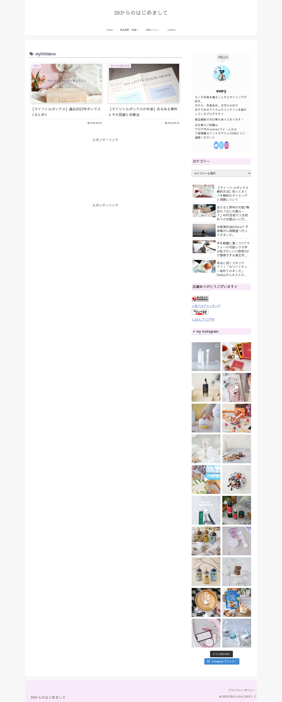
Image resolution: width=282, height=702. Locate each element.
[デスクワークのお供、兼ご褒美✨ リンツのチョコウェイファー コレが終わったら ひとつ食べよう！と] (236, 387)
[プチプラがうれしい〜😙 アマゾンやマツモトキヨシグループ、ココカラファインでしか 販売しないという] (206, 448)
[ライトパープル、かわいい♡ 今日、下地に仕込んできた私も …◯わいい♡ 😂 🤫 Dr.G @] (236, 541)
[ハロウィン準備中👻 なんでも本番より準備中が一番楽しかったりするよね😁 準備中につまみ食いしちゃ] (236, 418)
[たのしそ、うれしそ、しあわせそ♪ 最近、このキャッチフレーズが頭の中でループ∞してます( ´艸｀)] (206, 571)
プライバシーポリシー (241, 690)
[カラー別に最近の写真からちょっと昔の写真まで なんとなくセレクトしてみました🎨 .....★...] (206, 479)
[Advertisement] (105, 170)
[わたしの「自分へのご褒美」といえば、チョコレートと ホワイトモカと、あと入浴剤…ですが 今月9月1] (236, 571)
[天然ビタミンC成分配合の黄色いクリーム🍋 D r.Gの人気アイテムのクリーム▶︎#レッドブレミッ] (206, 418)
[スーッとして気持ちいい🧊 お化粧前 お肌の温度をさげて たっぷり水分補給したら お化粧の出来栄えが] (206, 510)
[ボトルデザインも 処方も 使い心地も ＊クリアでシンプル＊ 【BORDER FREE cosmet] (206, 356)
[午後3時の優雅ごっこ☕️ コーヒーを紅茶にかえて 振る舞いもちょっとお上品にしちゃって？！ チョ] (236, 356)
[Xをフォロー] (221, 145)
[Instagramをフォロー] (226, 145)
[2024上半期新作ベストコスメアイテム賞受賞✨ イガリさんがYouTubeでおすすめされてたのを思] (236, 633)
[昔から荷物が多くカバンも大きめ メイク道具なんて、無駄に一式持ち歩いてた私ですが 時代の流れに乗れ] (206, 633)
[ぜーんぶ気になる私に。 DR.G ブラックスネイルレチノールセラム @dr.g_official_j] (206, 387)
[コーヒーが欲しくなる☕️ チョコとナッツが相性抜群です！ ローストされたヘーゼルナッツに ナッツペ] (236, 448)
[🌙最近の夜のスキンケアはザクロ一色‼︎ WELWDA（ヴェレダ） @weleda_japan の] (236, 510)
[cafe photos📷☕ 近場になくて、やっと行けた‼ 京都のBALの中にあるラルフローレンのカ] (206, 602)
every (221, 90)
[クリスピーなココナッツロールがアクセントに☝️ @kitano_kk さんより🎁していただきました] (236, 602)
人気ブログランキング (206, 306)
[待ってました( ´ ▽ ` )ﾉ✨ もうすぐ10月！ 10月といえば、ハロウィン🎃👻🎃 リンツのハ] (236, 479)
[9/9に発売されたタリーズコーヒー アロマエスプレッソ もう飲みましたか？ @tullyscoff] (206, 541)
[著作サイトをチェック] (216, 145)
